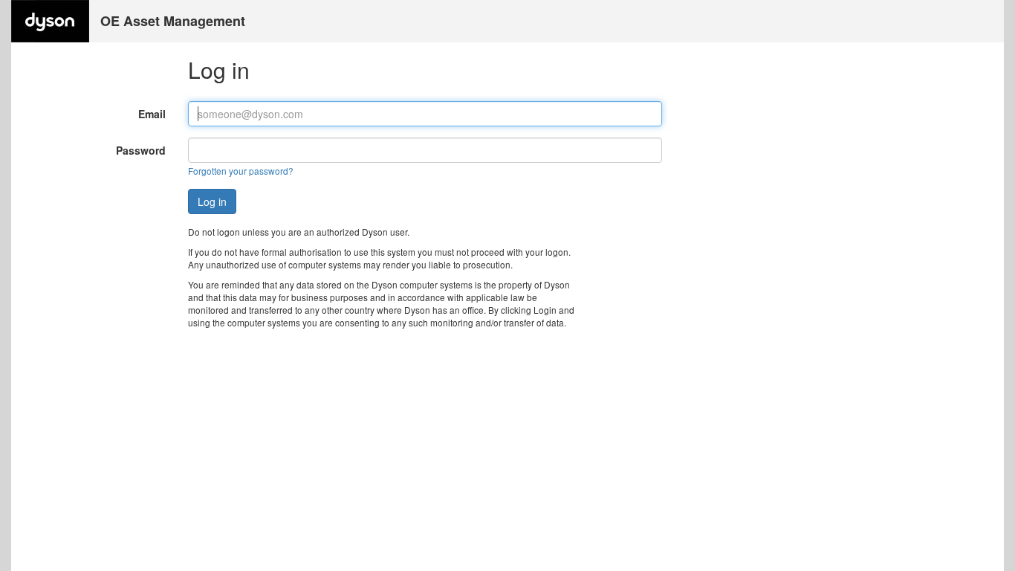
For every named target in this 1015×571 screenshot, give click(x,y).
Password (141, 150)
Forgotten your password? (241, 170)
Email (152, 113)
